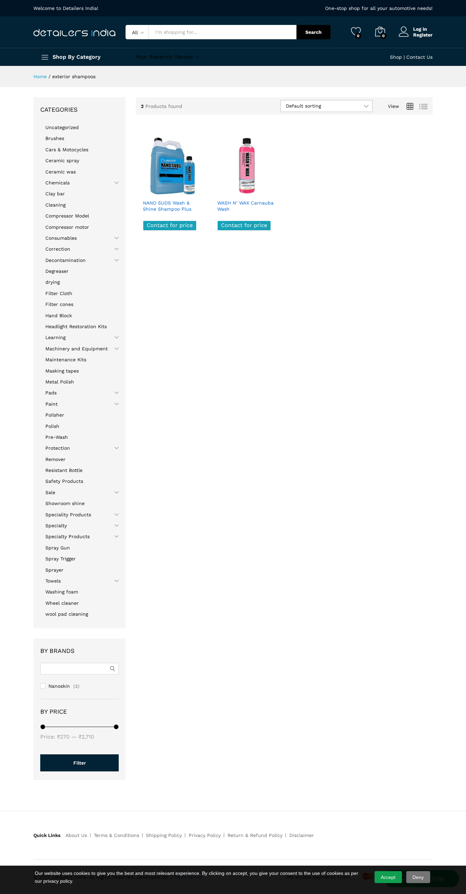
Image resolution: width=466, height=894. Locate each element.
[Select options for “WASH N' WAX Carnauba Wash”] (222, 188)
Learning (55, 337)
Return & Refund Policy (255, 835)
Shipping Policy (164, 835)
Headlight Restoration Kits (76, 326)
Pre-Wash (56, 437)
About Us (76, 835)
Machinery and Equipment (76, 348)
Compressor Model (67, 216)
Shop (396, 57)
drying (52, 282)
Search (313, 32)
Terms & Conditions (116, 835)
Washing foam (61, 592)
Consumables (61, 238)
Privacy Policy (205, 835)
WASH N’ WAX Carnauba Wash (245, 206)
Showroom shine (65, 503)
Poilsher (54, 415)
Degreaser (57, 271)
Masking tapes (62, 371)
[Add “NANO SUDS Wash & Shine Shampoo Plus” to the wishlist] (178, 188)
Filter (79, 763)
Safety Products (64, 481)
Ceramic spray (62, 160)
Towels (53, 581)
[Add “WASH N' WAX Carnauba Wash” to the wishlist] (252, 188)
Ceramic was (60, 171)
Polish (52, 426)
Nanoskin (59, 686)
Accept (388, 877)
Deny (418, 877)
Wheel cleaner (62, 603)
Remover (55, 459)
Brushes (54, 138)
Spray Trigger (60, 558)
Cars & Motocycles (66, 149)
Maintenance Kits (65, 359)
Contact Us (419, 57)
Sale (50, 492)
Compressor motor (67, 227)
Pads (51, 392)
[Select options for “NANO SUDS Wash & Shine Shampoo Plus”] (148, 188)
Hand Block (58, 315)
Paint (51, 404)
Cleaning (55, 205)
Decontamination (65, 260)
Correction (57, 249)
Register (423, 35)
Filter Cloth (58, 293)
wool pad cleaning (66, 614)
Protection (57, 448)
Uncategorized (62, 127)
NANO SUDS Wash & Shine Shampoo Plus (167, 206)
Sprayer (54, 570)
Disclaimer (301, 835)
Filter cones (59, 304)
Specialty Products (67, 536)
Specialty (56, 525)
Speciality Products (68, 514)
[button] (194, 188)
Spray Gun (57, 547)
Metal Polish (59, 382)
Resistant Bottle (64, 470)
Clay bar (55, 193)
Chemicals (57, 182)
